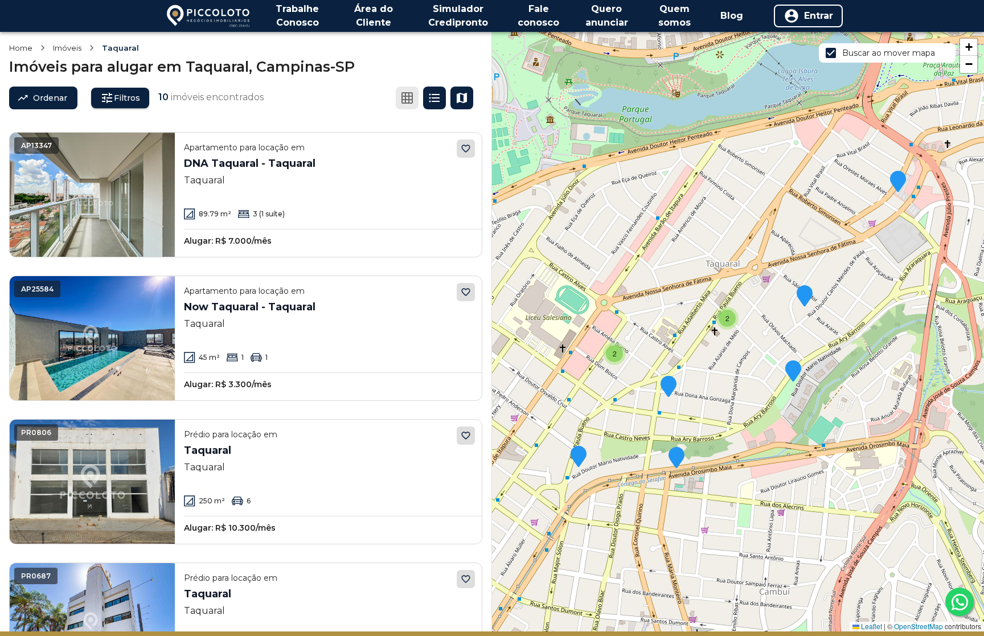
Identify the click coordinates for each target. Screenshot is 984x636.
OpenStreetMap (918, 626)
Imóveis (67, 47)
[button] (579, 457)
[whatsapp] (959, 602)
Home (20, 47)
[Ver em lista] (434, 98)
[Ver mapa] (461, 98)
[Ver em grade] (407, 98)
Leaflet (870, 626)
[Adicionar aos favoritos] (466, 148)
